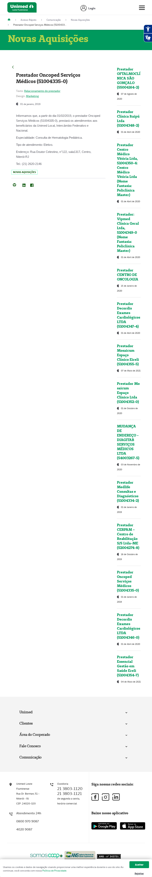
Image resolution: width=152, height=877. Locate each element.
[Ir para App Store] (132, 826)
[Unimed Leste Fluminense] (10, 19)
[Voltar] (12, 67)
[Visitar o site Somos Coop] (46, 855)
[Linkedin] (116, 796)
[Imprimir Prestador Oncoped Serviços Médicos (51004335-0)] (14, 184)
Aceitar (139, 864)
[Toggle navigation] (142, 8)
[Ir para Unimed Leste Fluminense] (22, 8)
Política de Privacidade (54, 870)
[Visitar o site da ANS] (80, 855)
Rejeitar (139, 873)
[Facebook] (32, 184)
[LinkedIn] (24, 184)
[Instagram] (105, 797)
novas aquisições (24, 172)
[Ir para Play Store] (104, 825)
